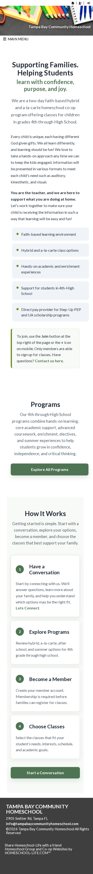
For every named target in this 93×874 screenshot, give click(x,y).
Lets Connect (27, 608)
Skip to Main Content (41, 833)
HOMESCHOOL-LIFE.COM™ (28, 853)
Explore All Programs (49, 469)
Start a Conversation (45, 772)
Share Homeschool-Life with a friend (33, 845)
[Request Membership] (80, 3)
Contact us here (49, 360)
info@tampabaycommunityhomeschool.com (42, 824)
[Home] (73, 3)
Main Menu (17, 39)
